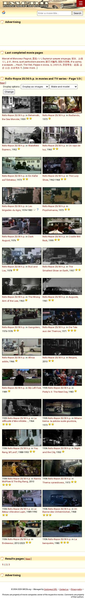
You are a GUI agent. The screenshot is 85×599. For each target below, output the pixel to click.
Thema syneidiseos (53, 482)
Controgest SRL (50, 589)
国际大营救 (64, 61)
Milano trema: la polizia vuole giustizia (62, 419)
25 (15, 115)
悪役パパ (36, 58)
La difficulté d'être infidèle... (19, 419)
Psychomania (50, 210)
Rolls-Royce (8, 115)
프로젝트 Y (16, 67)
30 (19, 115)
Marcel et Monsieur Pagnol (16, 58)
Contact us (63, 589)
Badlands (74, 115)
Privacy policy (76, 589)
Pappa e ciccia (41, 64)
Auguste (73, 296)
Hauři (19, 64)
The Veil (27, 64)
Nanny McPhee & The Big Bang (21, 480)
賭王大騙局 (51, 61)
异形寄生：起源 (71, 64)
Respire (73, 357)
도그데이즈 (55, 64)
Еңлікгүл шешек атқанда (56, 58)
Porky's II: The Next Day (54, 391)
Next (2, 82)
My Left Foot (34, 387)
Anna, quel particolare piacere (28, 61)
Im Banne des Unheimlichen (59, 510)
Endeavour (7, 543)
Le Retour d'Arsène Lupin (19, 510)
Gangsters (34, 327)
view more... (30, 67)
